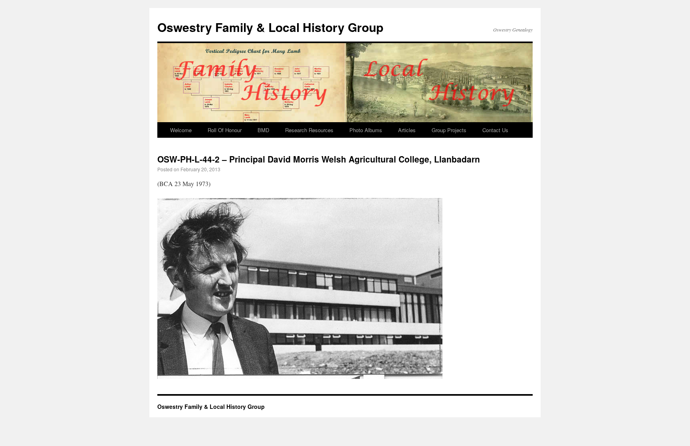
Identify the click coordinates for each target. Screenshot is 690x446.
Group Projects (449, 130)
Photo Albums (365, 130)
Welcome (181, 130)
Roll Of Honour (225, 130)
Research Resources (309, 130)
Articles (407, 130)
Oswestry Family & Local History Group (270, 27)
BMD (263, 130)
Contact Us (495, 130)
